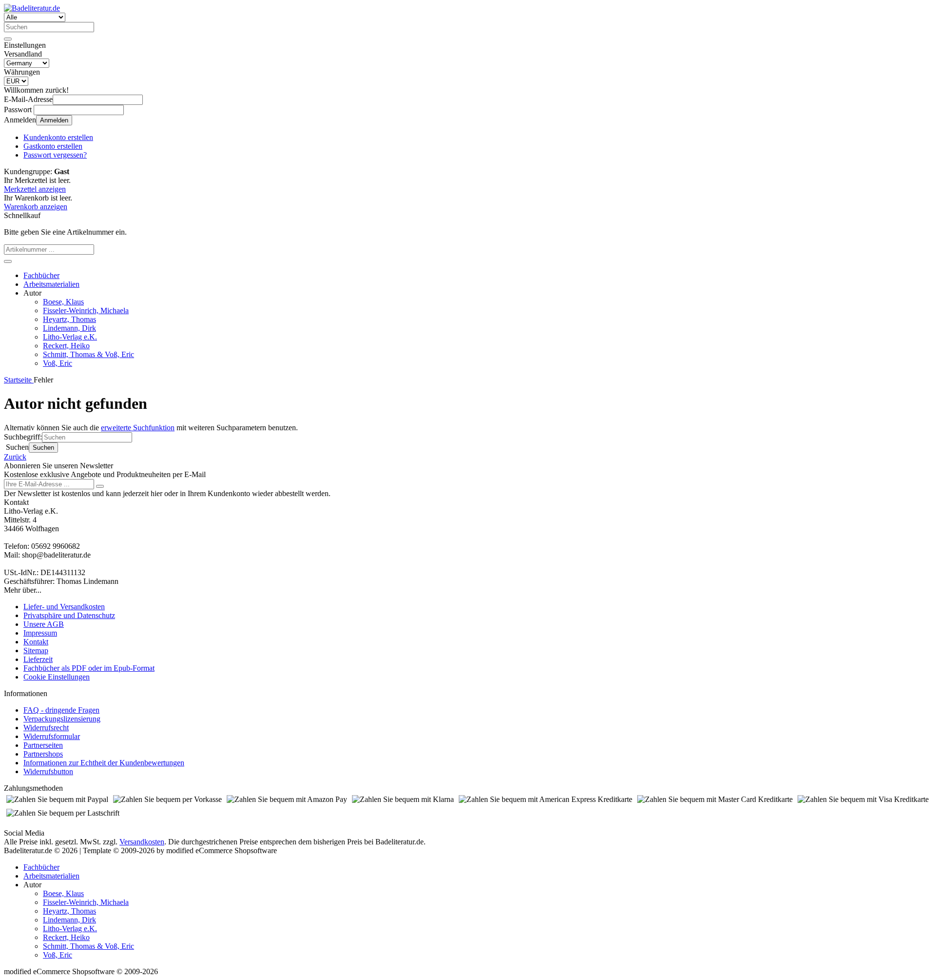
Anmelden (54, 120)
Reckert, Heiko (66, 345)
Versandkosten (141, 842)
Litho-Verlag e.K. (70, 337)
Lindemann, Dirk (69, 328)
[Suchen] (8, 39)
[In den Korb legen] (8, 261)
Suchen (43, 447)
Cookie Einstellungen (56, 677)
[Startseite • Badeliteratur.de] (32, 8)
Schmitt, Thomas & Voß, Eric (88, 354)
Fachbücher (41, 275)
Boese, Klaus (63, 302)
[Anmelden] (100, 486)
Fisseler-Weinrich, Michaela (86, 310)
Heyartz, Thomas (69, 319)
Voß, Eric (57, 363)
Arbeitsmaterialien (51, 284)
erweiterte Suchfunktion (138, 427)
